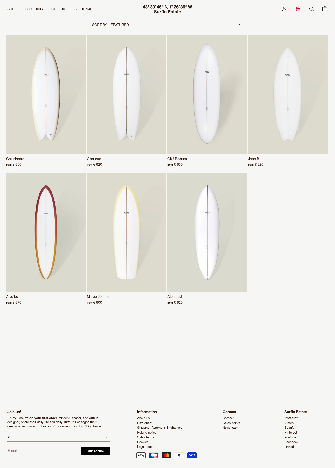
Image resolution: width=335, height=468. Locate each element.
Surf (12, 8)
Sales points (231, 422)
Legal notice (145, 446)
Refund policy (146, 432)
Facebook (291, 442)
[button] (298, 8)
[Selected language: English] (298, 8)
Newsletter (230, 427)
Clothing (34, 8)
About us (143, 417)
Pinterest (290, 432)
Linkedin (290, 446)
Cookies (143, 442)
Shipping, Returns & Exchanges (159, 427)
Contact (228, 417)
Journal (84, 8)
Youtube (290, 437)
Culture (59, 8)
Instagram (291, 417)
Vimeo (289, 422)
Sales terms (145, 437)
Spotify (289, 427)
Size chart (144, 422)
